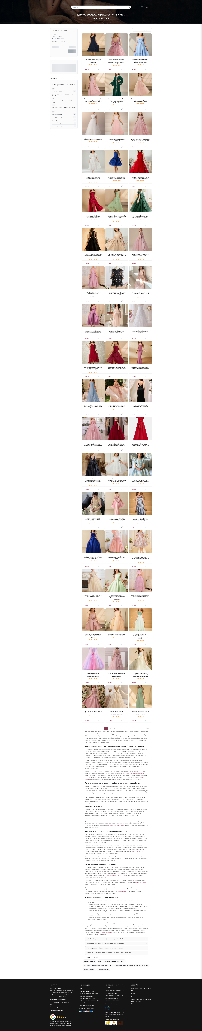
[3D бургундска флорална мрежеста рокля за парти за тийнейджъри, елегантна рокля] (116, 428)
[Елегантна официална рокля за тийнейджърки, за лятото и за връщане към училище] (140, 277)
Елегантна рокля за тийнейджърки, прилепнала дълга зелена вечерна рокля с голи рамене (140, 636)
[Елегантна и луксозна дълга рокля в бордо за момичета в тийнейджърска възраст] (93, 352)
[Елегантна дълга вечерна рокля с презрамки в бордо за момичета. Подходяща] (93, 390)
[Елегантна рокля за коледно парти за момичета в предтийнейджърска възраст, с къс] (116, 44)
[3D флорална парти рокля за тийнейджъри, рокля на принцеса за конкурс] (116, 239)
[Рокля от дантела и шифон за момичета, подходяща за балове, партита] (93, 44)
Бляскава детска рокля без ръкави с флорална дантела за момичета (140, 331)
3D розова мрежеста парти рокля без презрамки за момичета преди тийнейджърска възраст (140, 139)
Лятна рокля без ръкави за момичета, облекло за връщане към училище (93, 519)
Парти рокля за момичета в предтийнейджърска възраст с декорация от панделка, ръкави (140, 216)
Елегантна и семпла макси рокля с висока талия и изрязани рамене (117, 635)
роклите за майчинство (105, 932)
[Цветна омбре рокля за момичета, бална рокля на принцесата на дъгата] (93, 659)
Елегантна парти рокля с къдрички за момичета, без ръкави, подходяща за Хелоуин (140, 519)
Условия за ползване (111, 998)
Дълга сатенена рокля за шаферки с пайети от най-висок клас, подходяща (93, 557)
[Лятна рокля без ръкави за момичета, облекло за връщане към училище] (93, 503)
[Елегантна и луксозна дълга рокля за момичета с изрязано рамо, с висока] (140, 352)
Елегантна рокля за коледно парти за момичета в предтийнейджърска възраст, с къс (116, 61)
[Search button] (129, 7)
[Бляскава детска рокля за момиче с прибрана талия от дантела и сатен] (116, 541)
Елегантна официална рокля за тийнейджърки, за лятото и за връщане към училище (140, 293)
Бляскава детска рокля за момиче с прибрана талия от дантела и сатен (117, 557)
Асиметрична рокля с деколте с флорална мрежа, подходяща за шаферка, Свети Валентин (140, 177)
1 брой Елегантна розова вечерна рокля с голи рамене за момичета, (93, 712)
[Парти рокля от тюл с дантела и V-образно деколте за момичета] (93, 123)
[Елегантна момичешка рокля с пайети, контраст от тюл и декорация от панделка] (116, 503)
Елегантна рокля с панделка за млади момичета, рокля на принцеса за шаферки (140, 255)
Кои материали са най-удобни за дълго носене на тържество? (105, 948)
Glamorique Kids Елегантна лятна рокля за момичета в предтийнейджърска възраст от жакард (140, 558)
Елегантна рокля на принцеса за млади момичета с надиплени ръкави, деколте (116, 675)
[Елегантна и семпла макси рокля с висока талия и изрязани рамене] (116, 619)
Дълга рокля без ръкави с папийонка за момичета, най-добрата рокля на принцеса (140, 675)
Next (148, 728)
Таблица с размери (111, 993)
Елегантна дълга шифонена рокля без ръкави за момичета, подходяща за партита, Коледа (93, 100)
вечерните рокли (122, 891)
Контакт (149, 2)
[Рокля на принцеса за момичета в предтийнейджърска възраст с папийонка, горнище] (116, 390)
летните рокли (141, 882)
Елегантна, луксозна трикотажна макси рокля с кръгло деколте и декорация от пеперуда (140, 100)
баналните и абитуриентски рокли (133, 773)
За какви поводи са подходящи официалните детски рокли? (105, 939)
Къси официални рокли (58, 38)
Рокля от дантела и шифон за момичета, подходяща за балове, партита (93, 61)
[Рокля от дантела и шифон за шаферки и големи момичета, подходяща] (116, 123)
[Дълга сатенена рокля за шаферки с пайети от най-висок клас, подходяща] (93, 541)
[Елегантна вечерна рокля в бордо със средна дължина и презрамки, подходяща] (93, 200)
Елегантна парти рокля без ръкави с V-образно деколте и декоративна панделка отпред (93, 331)
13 (127, 728)
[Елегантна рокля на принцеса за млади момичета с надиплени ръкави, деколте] (116, 659)
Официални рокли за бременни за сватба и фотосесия (132, 965)
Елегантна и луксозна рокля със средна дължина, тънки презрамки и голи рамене (117, 368)
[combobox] (100, 7)
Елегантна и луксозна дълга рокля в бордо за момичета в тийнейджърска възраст (93, 368)
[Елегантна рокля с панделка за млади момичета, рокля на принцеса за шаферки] (140, 239)
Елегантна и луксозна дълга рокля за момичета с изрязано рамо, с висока (140, 368)
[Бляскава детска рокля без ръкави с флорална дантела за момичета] (140, 315)
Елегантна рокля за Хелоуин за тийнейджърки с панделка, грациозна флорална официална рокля (93, 480)
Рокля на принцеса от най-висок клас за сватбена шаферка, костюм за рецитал (93, 596)
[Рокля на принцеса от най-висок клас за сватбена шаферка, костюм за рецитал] (93, 580)
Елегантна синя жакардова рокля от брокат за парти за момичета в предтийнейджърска (140, 480)
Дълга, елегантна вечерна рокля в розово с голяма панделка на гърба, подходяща (140, 596)
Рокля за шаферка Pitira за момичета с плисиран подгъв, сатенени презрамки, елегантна (140, 406)
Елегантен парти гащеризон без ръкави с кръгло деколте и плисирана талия (140, 713)
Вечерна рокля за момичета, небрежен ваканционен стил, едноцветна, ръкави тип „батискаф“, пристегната (117, 331)
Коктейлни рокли (103, 969)
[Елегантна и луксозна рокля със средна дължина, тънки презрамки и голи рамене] (116, 352)
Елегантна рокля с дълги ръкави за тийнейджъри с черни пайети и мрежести (93, 255)
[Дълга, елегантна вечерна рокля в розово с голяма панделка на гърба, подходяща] (140, 580)
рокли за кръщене (138, 851)
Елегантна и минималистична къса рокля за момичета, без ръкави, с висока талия (140, 61)
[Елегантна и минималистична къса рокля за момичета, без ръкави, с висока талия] (140, 44)
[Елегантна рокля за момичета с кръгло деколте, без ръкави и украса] (93, 619)
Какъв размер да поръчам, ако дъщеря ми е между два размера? (105, 943)
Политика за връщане (112, 1000)
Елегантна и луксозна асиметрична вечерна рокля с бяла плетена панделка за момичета (117, 597)
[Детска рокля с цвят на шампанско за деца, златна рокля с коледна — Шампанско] (116, 696)
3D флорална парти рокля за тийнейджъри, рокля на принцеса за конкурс (117, 255)
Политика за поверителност (88, 993)
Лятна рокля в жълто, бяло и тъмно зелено (111, 961)
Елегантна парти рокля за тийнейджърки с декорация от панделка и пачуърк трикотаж (116, 177)
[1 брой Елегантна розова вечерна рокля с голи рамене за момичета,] (93, 696)
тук (134, 880)
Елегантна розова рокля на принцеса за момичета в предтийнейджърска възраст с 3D (93, 444)
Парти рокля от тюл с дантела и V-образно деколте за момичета (93, 138)
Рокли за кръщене (89, 961)
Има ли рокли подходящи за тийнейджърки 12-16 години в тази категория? (109, 952)
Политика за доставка (86, 991)
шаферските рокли (113, 875)
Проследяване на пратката (114, 995)
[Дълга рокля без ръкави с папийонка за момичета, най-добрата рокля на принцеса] (140, 659)
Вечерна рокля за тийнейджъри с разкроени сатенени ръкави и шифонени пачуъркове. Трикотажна (117, 100)
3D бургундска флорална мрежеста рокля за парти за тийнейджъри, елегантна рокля (116, 444)
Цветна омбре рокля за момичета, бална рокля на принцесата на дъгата (93, 675)
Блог (80, 988)
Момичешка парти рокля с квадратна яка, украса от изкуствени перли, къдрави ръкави (93, 177)
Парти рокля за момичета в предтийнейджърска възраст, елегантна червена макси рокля (140, 444)
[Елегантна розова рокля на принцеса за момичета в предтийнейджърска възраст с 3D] (93, 428)
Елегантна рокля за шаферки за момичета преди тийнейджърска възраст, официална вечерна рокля (117, 217)
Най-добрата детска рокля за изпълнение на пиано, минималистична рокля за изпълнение (93, 294)
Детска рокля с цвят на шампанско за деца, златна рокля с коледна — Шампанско (117, 713)
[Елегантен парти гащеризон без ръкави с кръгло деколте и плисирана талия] (140, 696)
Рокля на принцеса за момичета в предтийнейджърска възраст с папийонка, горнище (117, 406)
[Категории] (142, 7)
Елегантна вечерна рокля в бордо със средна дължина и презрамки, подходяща (93, 216)
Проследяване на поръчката (59, 1002)
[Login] (147, 7)
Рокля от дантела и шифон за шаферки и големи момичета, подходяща (117, 139)
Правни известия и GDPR (87, 1005)
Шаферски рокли (89, 969)
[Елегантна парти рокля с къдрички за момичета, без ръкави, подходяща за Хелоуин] (140, 503)
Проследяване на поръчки (137, 2)
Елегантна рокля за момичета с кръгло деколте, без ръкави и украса (93, 636)
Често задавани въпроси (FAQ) (115, 990)
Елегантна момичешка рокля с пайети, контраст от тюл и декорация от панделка (117, 519)
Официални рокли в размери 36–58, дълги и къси (98, 965)
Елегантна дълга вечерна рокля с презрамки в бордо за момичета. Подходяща (93, 406)
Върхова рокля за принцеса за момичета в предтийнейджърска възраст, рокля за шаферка (117, 480)
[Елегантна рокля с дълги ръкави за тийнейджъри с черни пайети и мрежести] (93, 239)
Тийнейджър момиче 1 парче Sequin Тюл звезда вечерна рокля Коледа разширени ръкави (117, 293)
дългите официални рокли (116, 825)
